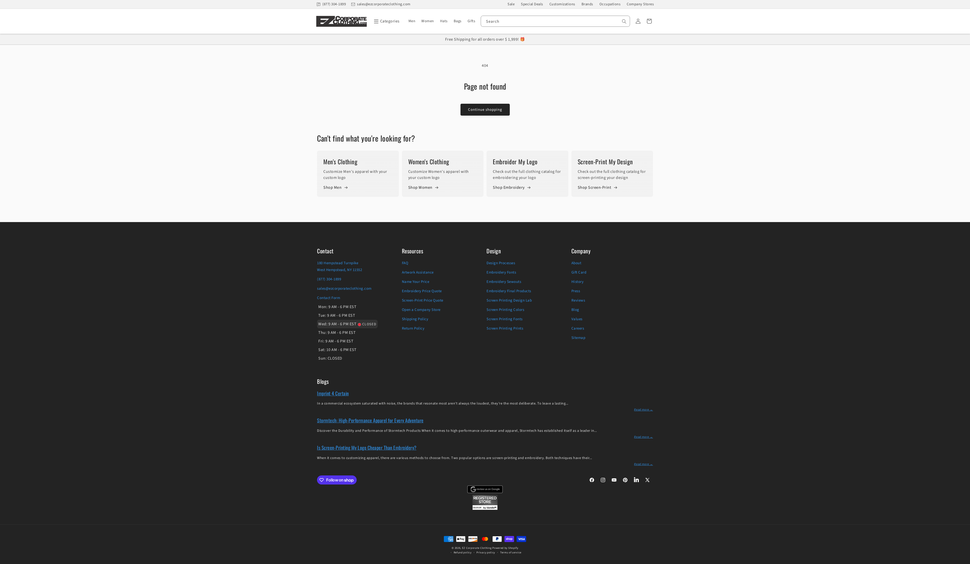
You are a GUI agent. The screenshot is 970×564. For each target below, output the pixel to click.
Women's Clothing (428, 161)
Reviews (578, 300)
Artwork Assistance (418, 272)
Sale (511, 4)
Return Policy (413, 328)
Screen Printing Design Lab (509, 300)
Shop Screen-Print (594, 187)
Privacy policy (485, 552)
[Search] (624, 21)
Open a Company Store (421, 309)
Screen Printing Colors (505, 309)
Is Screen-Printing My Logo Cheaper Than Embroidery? (367, 447)
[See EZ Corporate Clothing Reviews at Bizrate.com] (485, 509)
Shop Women (420, 187)
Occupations (610, 4)
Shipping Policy (415, 319)
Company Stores (640, 4)
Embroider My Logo (515, 161)
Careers (577, 328)
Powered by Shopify (505, 548)
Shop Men (332, 187)
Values (577, 319)
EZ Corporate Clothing (477, 548)
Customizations (562, 4)
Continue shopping (485, 109)
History (577, 281)
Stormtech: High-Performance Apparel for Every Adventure (370, 420)
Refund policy (463, 552)
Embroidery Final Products (509, 291)
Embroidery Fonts (501, 272)
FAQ (405, 263)
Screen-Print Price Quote (422, 300)
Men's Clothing (340, 161)
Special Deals (532, 4)
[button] (386, 21)
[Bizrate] (963, 561)
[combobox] (555, 21)
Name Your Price (415, 281)
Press (575, 291)
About (576, 263)
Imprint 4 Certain (333, 393)
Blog (575, 309)
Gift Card (579, 272)
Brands (587, 4)
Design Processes (501, 263)
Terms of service (510, 552)
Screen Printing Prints (505, 328)
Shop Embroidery (509, 187)
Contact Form (328, 298)
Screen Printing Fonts (505, 319)
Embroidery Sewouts (504, 281)
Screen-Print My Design (605, 161)
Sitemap (578, 337)
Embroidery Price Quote (422, 291)
